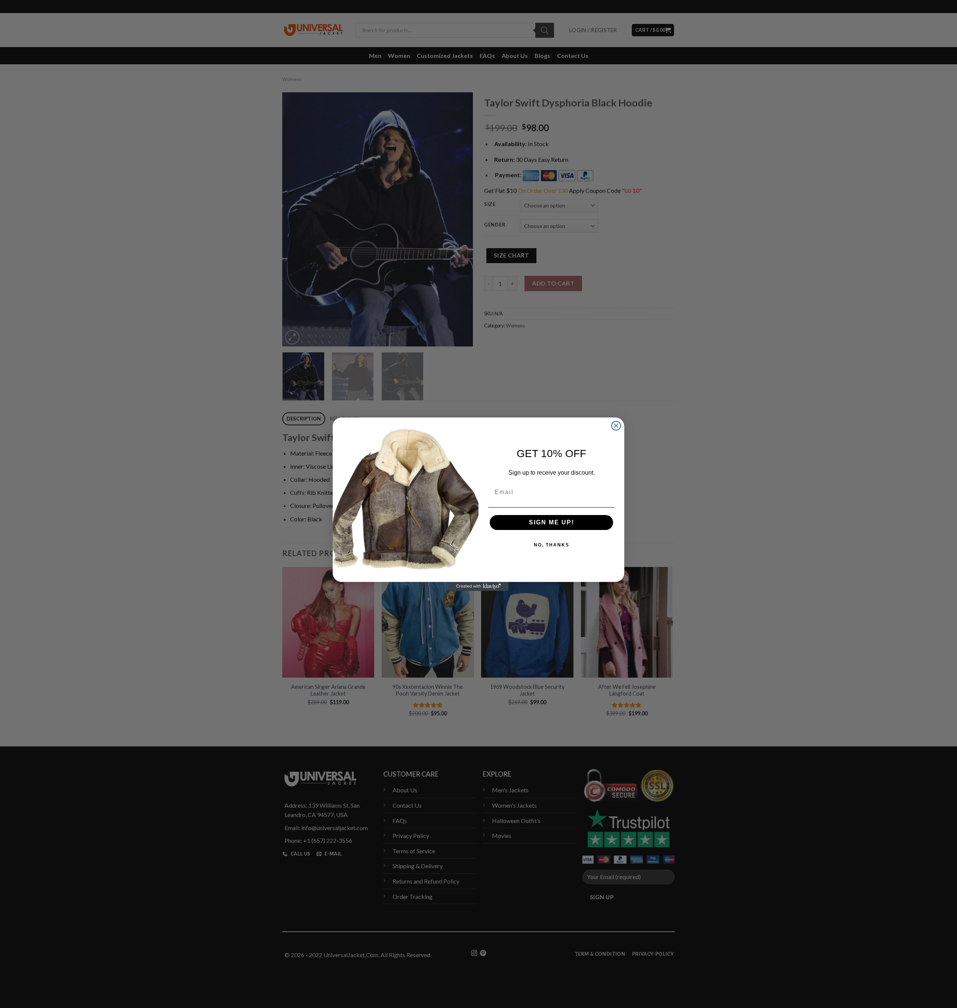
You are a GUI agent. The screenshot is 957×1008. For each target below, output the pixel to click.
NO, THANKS (551, 545)
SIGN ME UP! (551, 522)
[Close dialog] (616, 425)
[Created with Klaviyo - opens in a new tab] (478, 586)
